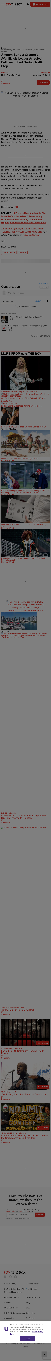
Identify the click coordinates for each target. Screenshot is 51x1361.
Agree (28, 1339)
